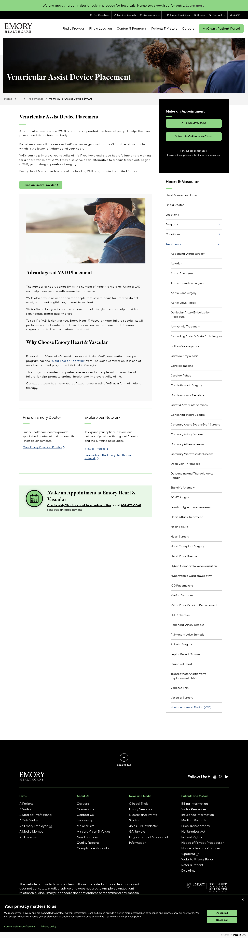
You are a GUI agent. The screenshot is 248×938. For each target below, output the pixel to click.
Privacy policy (48, 926)
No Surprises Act (193, 831)
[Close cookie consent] (242, 899)
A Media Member (32, 831)
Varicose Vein (180, 687)
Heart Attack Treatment (187, 517)
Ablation (176, 263)
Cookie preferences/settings (19, 926)
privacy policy (190, 155)
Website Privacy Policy (197, 859)
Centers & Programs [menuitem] (131, 28)
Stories (134, 820)
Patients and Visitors (194, 796)
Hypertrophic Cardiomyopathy (191, 575)
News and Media (140, 796)
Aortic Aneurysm (182, 273)
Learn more (195, 5)
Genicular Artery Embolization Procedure (190, 314)
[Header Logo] (18, 28)
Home (8, 98)
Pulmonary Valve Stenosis (187, 634)
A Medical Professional (35, 815)
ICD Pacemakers (182, 585)
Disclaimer (189, 870)
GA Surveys (137, 831)
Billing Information (194, 804)
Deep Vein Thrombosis (185, 463)
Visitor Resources (193, 809)
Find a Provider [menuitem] (73, 28)
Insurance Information (197, 815)
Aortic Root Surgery (183, 293)
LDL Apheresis (180, 615)
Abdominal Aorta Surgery (187, 253)
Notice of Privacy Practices (201, 843)
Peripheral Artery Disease (187, 624)
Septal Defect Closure (185, 654)
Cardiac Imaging (182, 365)
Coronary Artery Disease (187, 434)
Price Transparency (195, 826)
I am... (23, 796)
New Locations (87, 837)
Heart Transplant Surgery (187, 546)
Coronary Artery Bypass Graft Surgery (195, 424)
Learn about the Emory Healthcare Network (108, 456)
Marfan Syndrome (182, 595)
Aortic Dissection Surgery (187, 283)
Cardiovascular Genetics (187, 395)
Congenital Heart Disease (188, 414)
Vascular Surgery (182, 697)
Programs (172, 224)
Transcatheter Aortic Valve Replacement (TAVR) (188, 676)
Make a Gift (85, 826)
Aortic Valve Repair (183, 302)
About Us (83, 796)
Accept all (222, 912)
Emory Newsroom (142, 809)
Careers (83, 804)
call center (195, 151)
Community (85, 809)
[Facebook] (209, 777)
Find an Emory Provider (40, 185)
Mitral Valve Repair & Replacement (194, 605)
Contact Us (85, 815)
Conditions (173, 234)
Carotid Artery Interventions (189, 405)
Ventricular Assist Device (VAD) (191, 707)
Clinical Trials (138, 804)
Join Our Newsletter (143, 826)
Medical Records (193, 820)
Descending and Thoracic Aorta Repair (192, 475)
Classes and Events (143, 815)
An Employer (28, 837)
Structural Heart (181, 664)
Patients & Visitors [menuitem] (164, 28)
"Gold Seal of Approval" (68, 360)
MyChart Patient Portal (221, 28)
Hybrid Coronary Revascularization (194, 566)
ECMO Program (181, 497)
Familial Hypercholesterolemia (191, 507)
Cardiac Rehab (181, 375)
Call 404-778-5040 (194, 123)
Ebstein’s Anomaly (183, 487)
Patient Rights (191, 837)
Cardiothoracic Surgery (186, 385)
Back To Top (124, 764)
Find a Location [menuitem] (100, 28)
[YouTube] (215, 777)
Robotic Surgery (181, 644)
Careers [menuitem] (188, 28)
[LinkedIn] (227, 777)
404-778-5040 (131, 505)
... (20, 98)
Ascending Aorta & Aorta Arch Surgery (196, 336)
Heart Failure (179, 526)
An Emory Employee (33, 826)
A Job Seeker (29, 820)
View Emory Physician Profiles (42, 447)
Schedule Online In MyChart (193, 136)
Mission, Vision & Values (93, 831)
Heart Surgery (180, 536)
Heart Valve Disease (184, 556)
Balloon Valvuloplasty (185, 346)
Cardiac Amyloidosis (184, 356)
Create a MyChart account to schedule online (79, 505)
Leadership (85, 820)
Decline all (222, 919)
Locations (172, 214)
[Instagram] (221, 777)
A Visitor (25, 809)
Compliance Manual (92, 848)
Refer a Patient (192, 865)
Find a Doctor (175, 204)
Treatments (35, 98)
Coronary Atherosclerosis (187, 444)
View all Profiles (95, 448)
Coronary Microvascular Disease (192, 454)
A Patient (26, 804)
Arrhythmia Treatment (185, 326)
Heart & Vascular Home (181, 195)
